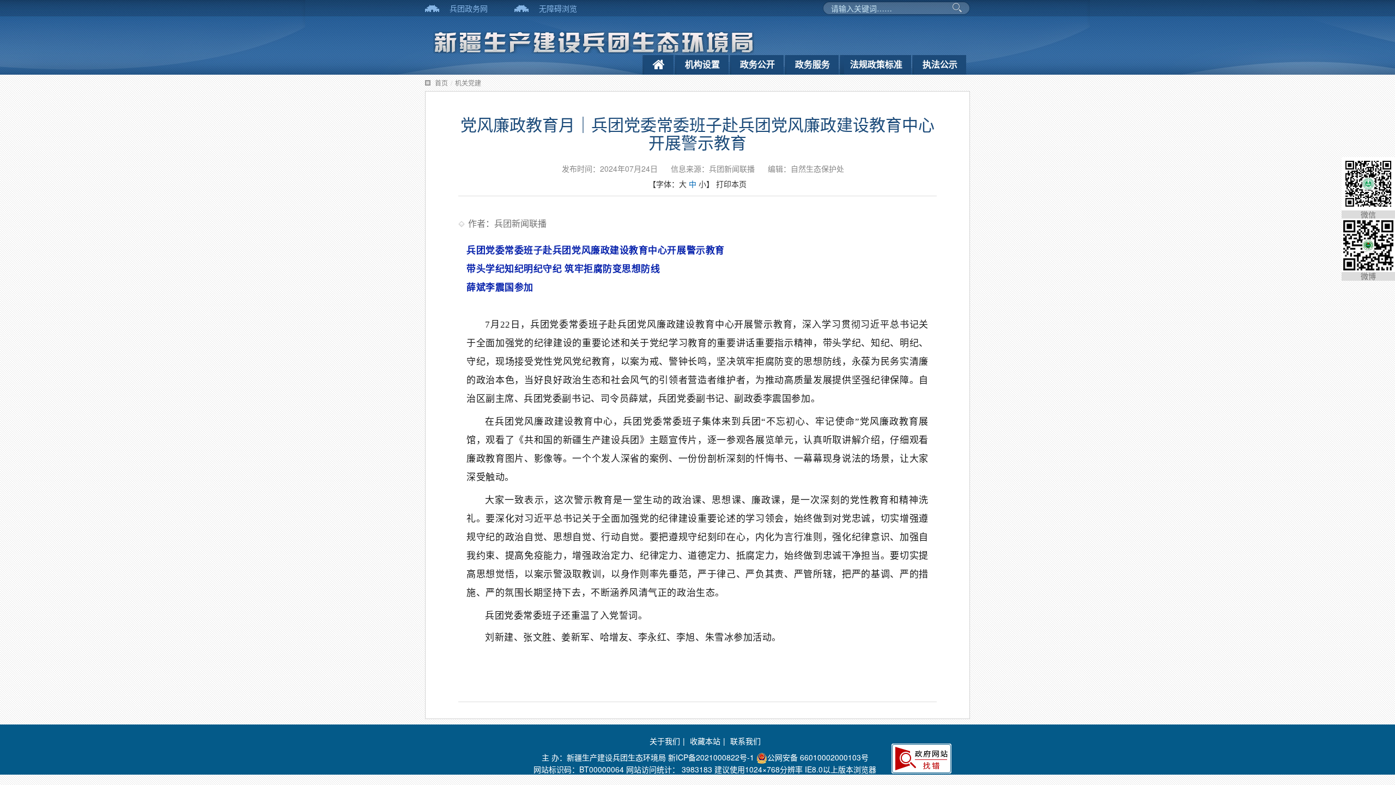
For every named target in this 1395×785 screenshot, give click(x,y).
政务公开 (757, 64)
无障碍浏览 (558, 8)
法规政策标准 (876, 64)
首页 (441, 82)
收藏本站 (705, 740)
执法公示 (940, 64)
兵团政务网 (469, 8)
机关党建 (468, 82)
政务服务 (812, 64)
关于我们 (665, 740)
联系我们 (745, 740)
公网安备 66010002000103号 (818, 757)
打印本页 (731, 183)
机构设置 (702, 64)
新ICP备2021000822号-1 (711, 757)
